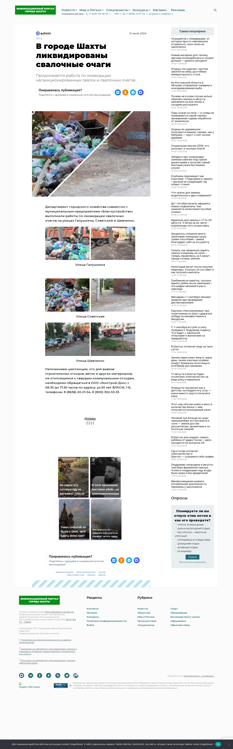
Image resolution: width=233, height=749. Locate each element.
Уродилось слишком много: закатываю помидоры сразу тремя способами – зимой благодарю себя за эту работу (190, 237)
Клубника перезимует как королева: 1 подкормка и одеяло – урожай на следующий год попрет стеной (192, 180)
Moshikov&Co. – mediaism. (199, 676)
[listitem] (118, 92)
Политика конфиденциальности (107, 621)
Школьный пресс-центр (185, 616)
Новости (68, 10)
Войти (90, 625)
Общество (143, 612)
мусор (102, 572)
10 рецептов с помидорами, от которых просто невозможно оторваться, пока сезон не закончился (190, 42)
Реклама (178, 10)
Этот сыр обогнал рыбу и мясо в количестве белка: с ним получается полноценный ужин (191, 407)
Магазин (159, 10)
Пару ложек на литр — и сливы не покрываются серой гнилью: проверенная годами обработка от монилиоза (192, 117)
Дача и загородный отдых (194, 528)
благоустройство (85, 572)
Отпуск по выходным (191, 525)
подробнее (76, 744)
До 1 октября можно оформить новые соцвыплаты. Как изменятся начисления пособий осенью (191, 207)
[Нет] (229, 744)
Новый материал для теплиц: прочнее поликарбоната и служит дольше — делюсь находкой (192, 58)
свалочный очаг (75, 575)
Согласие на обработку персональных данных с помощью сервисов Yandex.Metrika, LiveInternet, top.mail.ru (48, 651)
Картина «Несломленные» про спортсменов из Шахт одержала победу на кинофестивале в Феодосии (191, 314)
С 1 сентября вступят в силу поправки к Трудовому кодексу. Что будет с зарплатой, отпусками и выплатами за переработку (191, 333)
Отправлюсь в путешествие (194, 540)
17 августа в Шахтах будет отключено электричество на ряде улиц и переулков (189, 377)
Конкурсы (140, 10)
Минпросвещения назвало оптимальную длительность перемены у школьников (189, 484)
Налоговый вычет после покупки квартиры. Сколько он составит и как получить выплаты (192, 269)
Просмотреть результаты (192, 562)
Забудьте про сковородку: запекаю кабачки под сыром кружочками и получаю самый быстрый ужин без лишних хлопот (190, 162)
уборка (91, 575)
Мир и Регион (90, 10)
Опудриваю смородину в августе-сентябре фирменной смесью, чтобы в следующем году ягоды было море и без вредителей (192, 468)
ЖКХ (39, 38)
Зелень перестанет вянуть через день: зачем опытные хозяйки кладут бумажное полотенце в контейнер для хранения (191, 361)
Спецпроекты (117, 10)
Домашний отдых (188, 544)
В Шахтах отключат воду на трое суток (192, 348)
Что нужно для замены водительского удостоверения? (191, 194)
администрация (64, 572)
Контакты (92, 608)
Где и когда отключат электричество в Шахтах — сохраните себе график (192, 454)
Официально (178, 621)
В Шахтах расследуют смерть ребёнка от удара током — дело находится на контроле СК (191, 440)
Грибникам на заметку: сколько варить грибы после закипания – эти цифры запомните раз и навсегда (191, 284)
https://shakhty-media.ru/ (59, 612)
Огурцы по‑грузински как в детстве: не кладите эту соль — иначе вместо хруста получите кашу (191, 392)
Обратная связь (180, 625)
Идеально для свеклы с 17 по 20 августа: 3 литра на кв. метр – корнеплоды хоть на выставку (191, 223)
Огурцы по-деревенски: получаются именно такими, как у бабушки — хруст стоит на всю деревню (192, 133)
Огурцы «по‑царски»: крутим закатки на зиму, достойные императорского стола (189, 72)
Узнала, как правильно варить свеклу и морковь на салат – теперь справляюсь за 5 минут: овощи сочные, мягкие (190, 254)
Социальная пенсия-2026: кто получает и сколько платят (190, 147)
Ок (218, 744)
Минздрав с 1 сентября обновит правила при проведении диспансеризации (191, 300)
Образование (178, 612)
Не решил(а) (184, 551)
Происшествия (146, 621)
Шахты (101, 575)
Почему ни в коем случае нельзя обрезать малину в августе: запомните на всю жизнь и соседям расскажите (191, 100)
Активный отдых (188, 547)
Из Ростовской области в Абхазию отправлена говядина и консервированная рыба (191, 85)
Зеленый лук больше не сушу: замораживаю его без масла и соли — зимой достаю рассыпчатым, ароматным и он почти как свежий (190, 424)
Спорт (174, 608)
